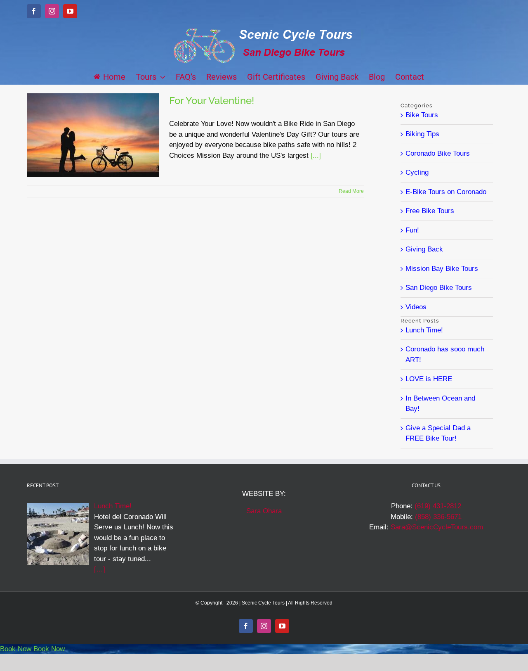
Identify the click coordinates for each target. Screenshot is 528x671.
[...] (316, 155)
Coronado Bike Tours (437, 153)
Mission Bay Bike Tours (441, 269)
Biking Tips (422, 134)
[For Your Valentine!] (93, 135)
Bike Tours (421, 115)
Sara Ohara (264, 511)
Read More (351, 191)
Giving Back (424, 249)
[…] (99, 569)
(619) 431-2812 (438, 506)
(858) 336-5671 (438, 517)
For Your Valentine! (211, 101)
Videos (416, 307)
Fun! (412, 230)
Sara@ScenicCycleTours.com (437, 527)
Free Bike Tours (429, 211)
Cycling (417, 172)
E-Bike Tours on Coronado (445, 192)
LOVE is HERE (428, 379)
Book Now (15, 649)
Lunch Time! (424, 330)
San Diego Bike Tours (438, 288)
